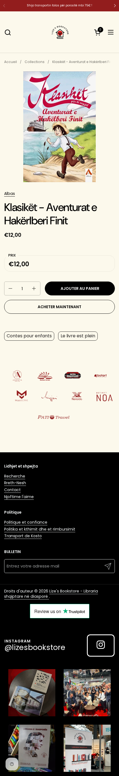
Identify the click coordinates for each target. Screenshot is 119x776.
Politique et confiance (25, 522)
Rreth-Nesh (15, 483)
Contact (12, 490)
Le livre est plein (78, 336)
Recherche (14, 476)
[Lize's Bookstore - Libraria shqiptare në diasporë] (59, 32)
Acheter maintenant (59, 307)
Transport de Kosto (23, 536)
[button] (7, 32)
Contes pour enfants (29, 336)
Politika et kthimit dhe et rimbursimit (39, 529)
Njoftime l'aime (19, 496)
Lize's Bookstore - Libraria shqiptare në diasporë (51, 593)
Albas (9, 193)
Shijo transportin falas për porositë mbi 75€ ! (59, 5)
